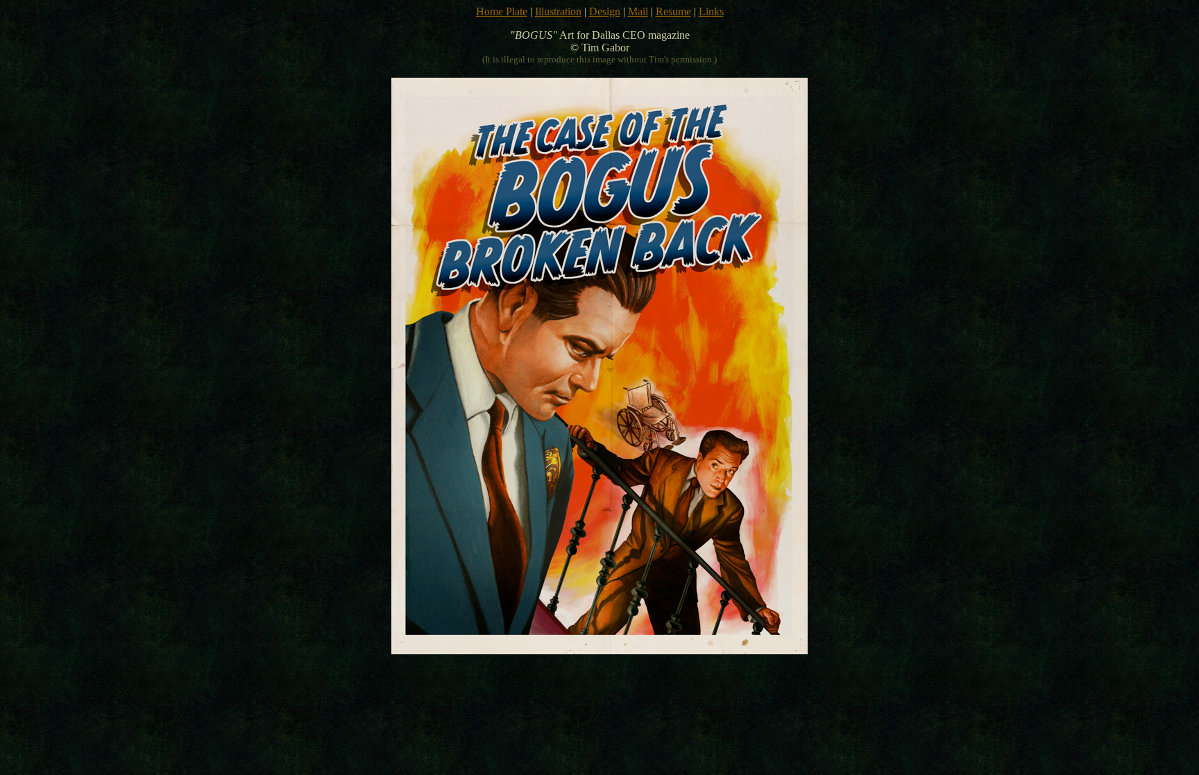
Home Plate (501, 11)
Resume (673, 11)
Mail (638, 11)
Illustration (558, 11)
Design (604, 11)
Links (711, 11)
